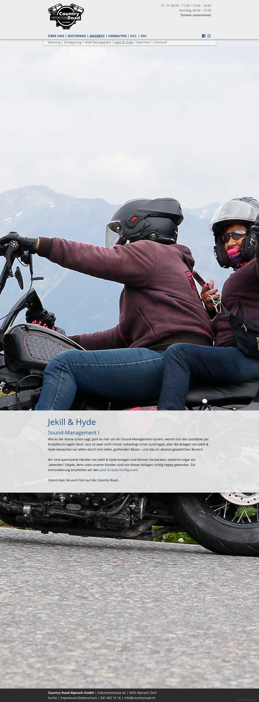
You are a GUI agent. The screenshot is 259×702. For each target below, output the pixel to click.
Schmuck (160, 42)
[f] (204, 37)
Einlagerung (73, 42)
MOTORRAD (77, 35)
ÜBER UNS (56, 35)
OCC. (133, 35)
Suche (52, 698)
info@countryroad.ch (139, 698)
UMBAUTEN (117, 35)
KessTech (143, 42)
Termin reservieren (195, 15)
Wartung (54, 42)
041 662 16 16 (110, 698)
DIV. (144, 35)
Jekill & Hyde (124, 42)
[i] (209, 37)
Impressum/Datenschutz (78, 698)
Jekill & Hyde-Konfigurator (119, 470)
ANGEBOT (97, 35)
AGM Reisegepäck (98, 42)
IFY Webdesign (247, 699)
